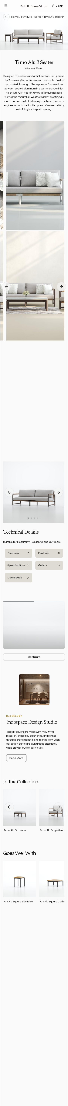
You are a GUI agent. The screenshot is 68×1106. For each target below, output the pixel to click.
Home (15, 16)
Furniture (26, 16)
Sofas (37, 16)
